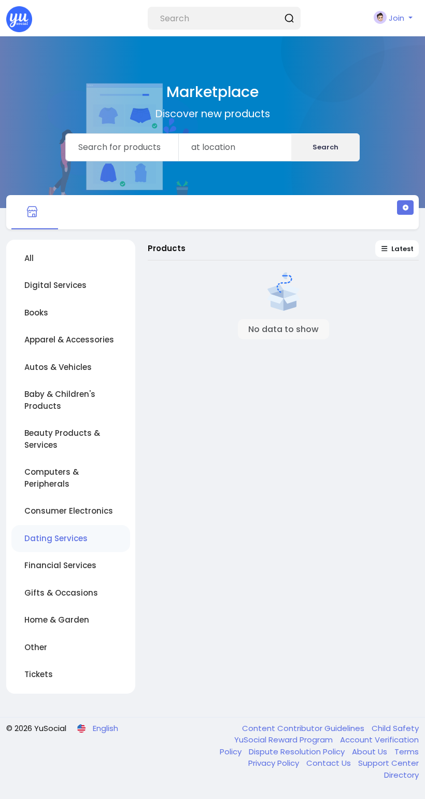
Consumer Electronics (68, 510)
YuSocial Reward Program (284, 739)
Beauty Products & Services (62, 439)
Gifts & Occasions (61, 592)
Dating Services (56, 538)
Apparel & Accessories (69, 339)
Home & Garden (56, 619)
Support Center (388, 762)
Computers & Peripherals (51, 477)
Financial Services (60, 565)
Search (325, 147)
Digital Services (55, 285)
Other (35, 647)
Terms (406, 751)
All (29, 258)
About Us (370, 751)
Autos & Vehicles (58, 367)
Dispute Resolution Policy (298, 751)
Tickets (38, 674)
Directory (401, 774)
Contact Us (329, 762)
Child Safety (395, 728)
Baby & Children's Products (59, 400)
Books (36, 312)
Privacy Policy (274, 762)
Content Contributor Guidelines (304, 728)
